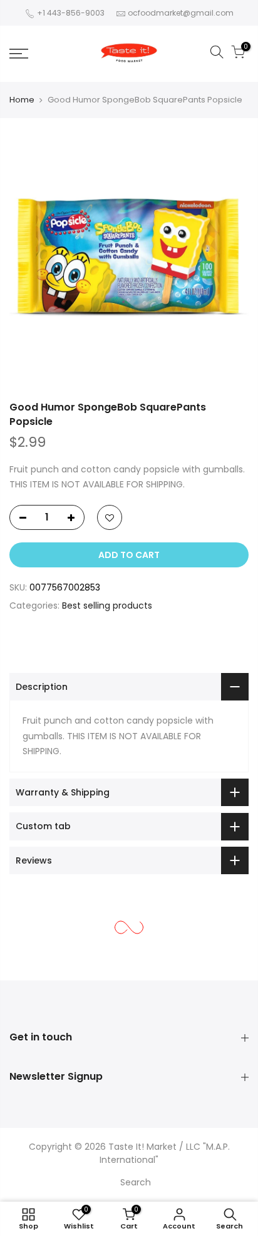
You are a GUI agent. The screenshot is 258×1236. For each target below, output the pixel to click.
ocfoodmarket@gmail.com (181, 12)
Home (21, 100)
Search (135, 1182)
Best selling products (107, 605)
